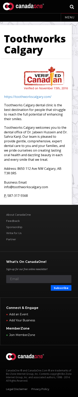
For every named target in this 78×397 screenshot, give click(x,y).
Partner (11, 239)
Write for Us (13, 233)
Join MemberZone (22, 335)
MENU (69, 17)
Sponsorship (14, 227)
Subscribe (61, 287)
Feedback (13, 220)
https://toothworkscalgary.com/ (27, 96)
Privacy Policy (40, 389)
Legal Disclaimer (17, 389)
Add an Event (18, 314)
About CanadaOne (18, 214)
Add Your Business (22, 320)
